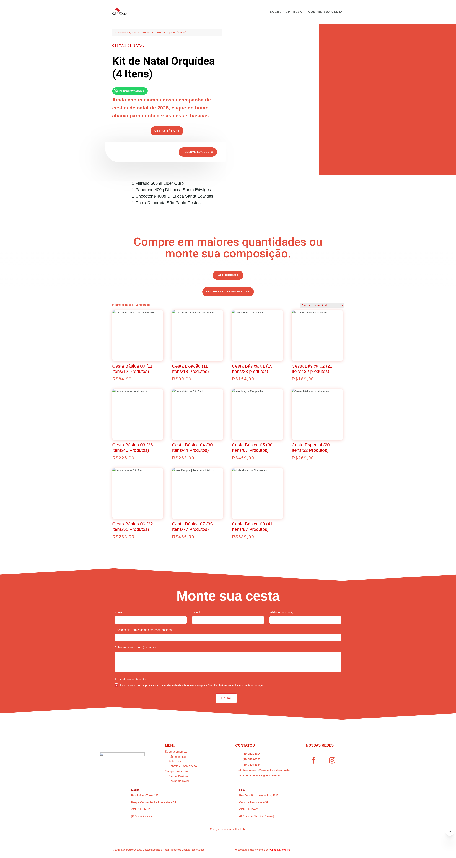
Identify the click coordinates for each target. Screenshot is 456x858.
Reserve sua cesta (198, 151)
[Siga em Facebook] (314, 760)
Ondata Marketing (280, 849)
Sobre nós (175, 761)
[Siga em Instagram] (332, 760)
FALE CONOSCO (228, 275)
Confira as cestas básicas (228, 291)
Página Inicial (122, 32)
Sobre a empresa (286, 11)
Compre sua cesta (325, 11)
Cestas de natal (141, 32)
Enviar (226, 698)
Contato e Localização (183, 766)
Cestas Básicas (178, 776)
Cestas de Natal (179, 781)
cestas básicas (167, 130)
